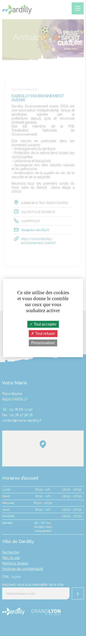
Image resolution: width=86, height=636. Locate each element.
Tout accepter (44, 324)
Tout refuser (44, 334)
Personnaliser (43, 343)
